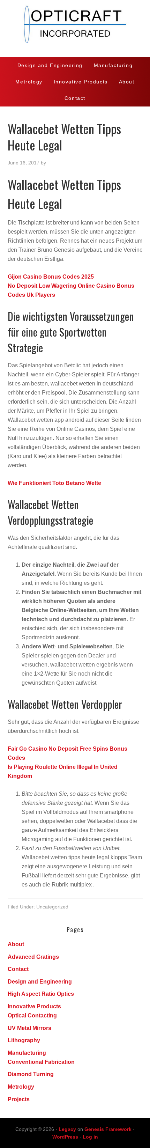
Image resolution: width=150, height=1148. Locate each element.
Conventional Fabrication (41, 1062)
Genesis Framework (108, 1129)
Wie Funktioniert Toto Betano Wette (54, 483)
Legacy (67, 1129)
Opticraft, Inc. (75, 28)
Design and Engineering (40, 982)
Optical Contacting (32, 1015)
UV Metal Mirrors (29, 1028)
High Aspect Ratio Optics (41, 994)
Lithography (24, 1040)
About (16, 944)
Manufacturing (27, 1053)
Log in (90, 1137)
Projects (19, 1099)
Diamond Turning (31, 1074)
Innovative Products (34, 1006)
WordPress (65, 1137)
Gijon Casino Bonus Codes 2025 (51, 277)
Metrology (21, 1087)
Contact (18, 969)
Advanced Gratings (33, 957)
